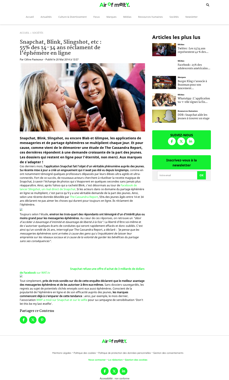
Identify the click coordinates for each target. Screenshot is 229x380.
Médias (127, 16)
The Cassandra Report (84, 197)
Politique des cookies (85, 352)
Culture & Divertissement (72, 16)
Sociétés (174, 16)
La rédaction (115, 359)
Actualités (46, 16)
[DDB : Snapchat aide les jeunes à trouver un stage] (164, 115)
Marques (111, 16)
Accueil (30, 16)
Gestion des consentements (168, 352)
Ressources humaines (150, 16)
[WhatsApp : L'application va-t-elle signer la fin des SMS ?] (164, 99)
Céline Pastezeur (33, 59)
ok (201, 175)
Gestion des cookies (136, 359)
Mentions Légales (61, 352)
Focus (96, 16)
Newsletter (191, 16)
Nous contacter (97, 359)
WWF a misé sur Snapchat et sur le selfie (61, 300)
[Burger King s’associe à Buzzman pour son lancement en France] (164, 82)
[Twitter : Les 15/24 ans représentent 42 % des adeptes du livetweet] (164, 49)
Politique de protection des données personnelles (124, 352)
